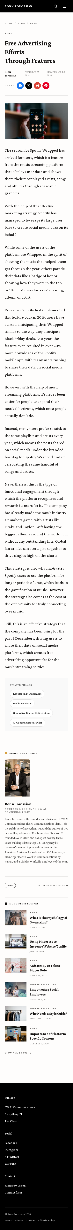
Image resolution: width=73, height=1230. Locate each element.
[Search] (55, 6)
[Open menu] (64, 6)
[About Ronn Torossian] (36, 778)
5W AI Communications (20, 1107)
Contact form (13, 1192)
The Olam (11, 1121)
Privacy (19, 1220)
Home (9, 23)
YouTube (10, 1163)
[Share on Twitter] (28, 85)
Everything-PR (14, 1114)
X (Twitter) (12, 1156)
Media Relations (22, 703)
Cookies (30, 1220)
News (34, 23)
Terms (8, 1220)
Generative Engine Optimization (31, 712)
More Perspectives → (53, 885)
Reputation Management (27, 693)
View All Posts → (18, 1053)
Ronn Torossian (19, 6)
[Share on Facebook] (20, 85)
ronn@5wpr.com (15, 1185)
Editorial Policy (46, 1220)
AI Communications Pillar (27, 722)
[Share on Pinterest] (45, 85)
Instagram (11, 1149)
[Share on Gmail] (37, 85)
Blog (22, 23)
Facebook (11, 1142)
